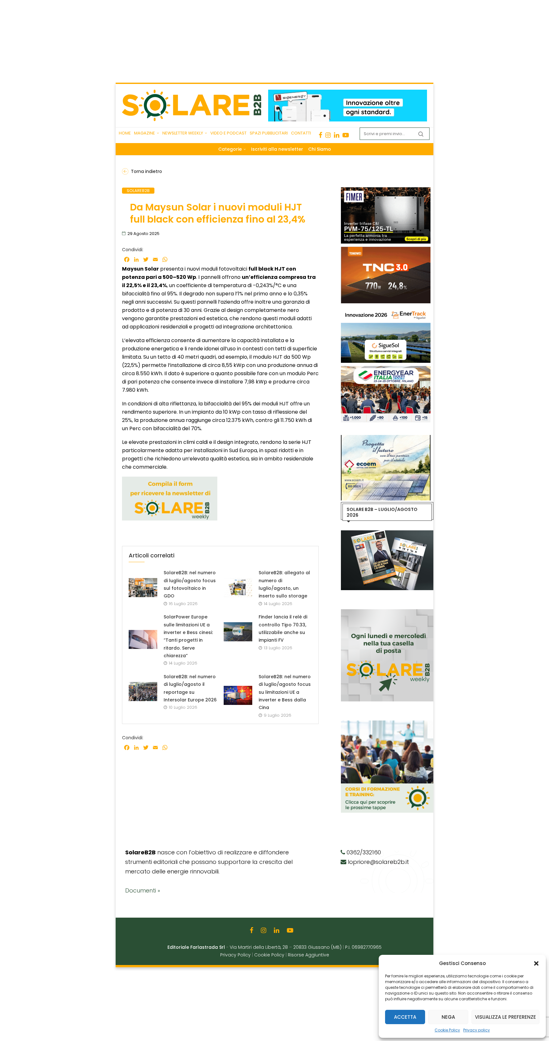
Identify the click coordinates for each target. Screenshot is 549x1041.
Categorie (230, 149)
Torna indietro (146, 171)
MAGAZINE (144, 133)
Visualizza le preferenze (505, 1017)
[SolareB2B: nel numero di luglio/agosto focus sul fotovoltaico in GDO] (143, 587)
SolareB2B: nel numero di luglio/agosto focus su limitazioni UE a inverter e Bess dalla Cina (285, 692)
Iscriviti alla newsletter (277, 149)
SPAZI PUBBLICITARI (269, 133)
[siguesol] (385, 310)
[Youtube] (345, 135)
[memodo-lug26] (347, 93)
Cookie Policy (447, 1030)
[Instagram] (328, 135)
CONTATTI (301, 133)
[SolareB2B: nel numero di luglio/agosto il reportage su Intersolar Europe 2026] (143, 691)
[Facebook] (320, 135)
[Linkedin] (336, 135)
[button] (536, 963)
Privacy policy (476, 1030)
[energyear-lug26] (385, 369)
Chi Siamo (319, 149)
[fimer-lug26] (385, 190)
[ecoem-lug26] (385, 438)
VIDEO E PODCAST (228, 133)
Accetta (405, 1017)
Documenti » (142, 890)
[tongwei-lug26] (385, 250)
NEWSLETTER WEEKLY (182, 133)
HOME (125, 133)
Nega (448, 1017)
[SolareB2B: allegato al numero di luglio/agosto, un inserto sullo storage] (238, 587)
